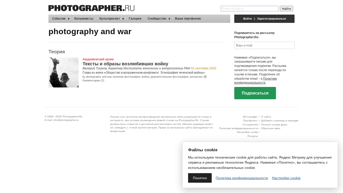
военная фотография (126, 76)
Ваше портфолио (188, 18)
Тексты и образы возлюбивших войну (125, 63)
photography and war (98, 76)
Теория (56, 51)
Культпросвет (109, 18)
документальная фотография (169, 76)
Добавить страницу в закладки (279, 120)
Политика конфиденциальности (238, 128)
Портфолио (250, 120)
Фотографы (250, 116)
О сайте (266, 116)
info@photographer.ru (66, 120)
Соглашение (250, 124)
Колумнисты (83, 18)
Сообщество (157, 18)
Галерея (135, 18)
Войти (247, 18)
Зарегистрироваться (271, 18)
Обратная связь (270, 128)
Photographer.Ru (72, 116)
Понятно (200, 178)
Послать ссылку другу (274, 124)
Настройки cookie (247, 132)
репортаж (196, 76)
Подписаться (255, 93)
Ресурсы (253, 136)
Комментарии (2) (93, 80)
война (145, 76)
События (59, 18)
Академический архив (98, 59)
